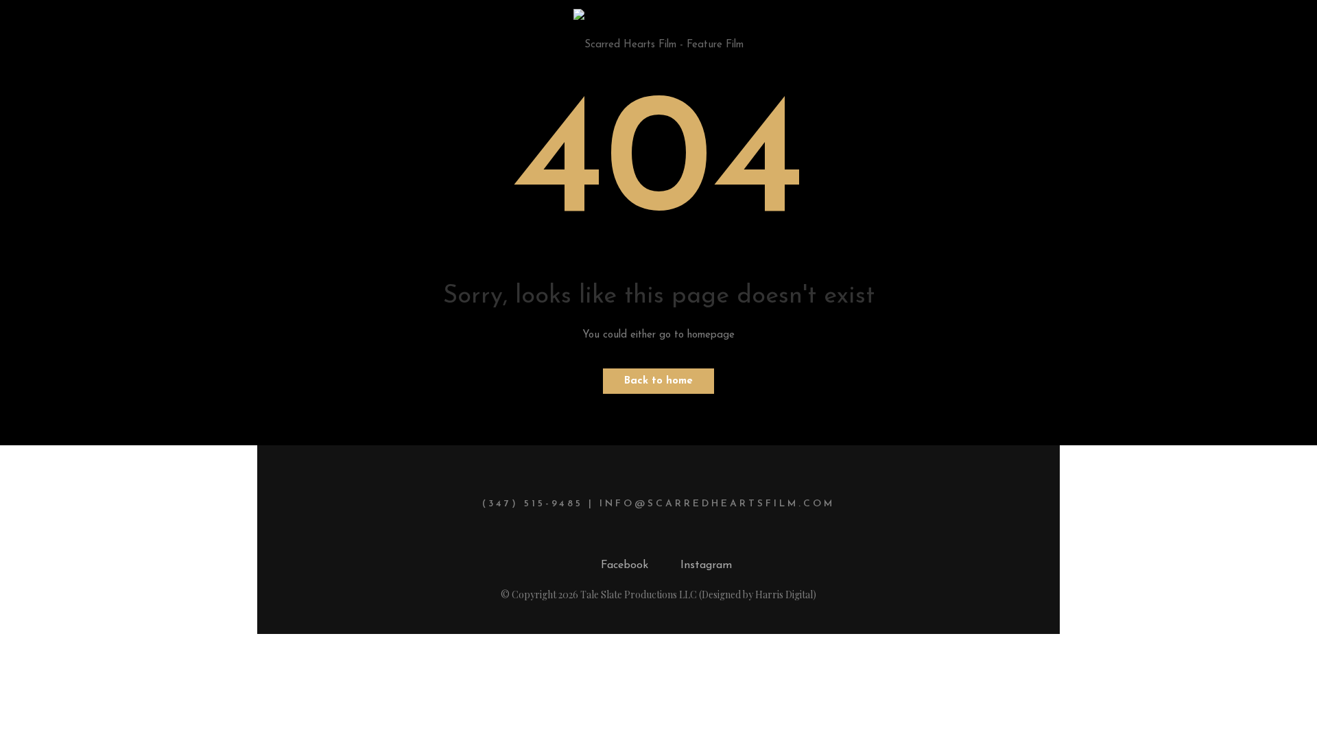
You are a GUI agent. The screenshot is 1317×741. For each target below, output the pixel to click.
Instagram (706, 565)
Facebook (624, 565)
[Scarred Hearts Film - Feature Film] (658, 36)
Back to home (658, 381)
